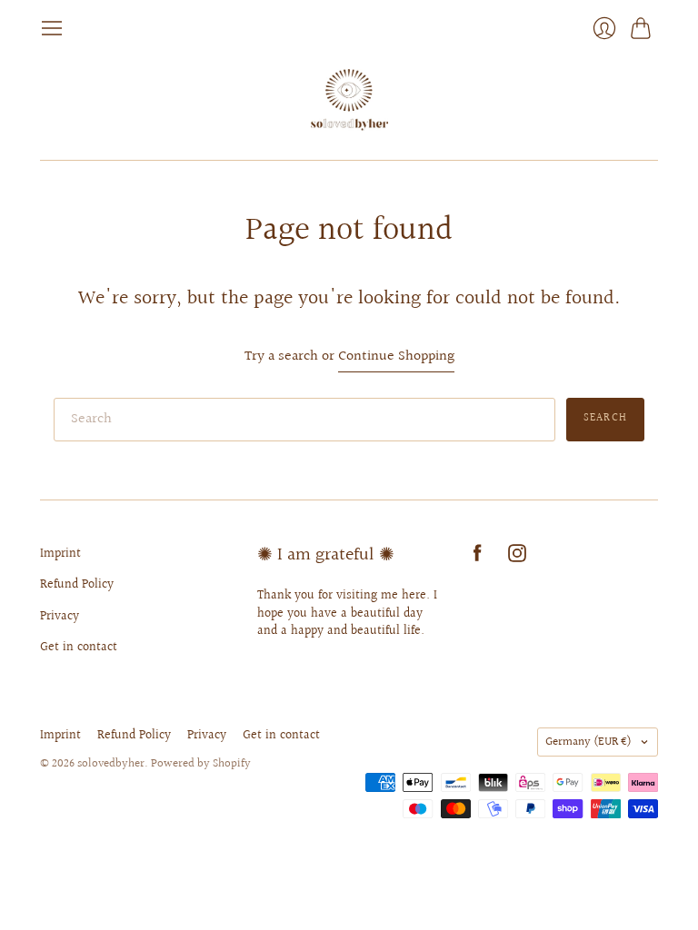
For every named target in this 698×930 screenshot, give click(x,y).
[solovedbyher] (349, 100)
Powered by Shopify (201, 764)
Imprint (60, 554)
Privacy (59, 617)
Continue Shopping (396, 357)
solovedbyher (111, 764)
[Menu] (52, 28)
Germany (588, 742)
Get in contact (78, 648)
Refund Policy (77, 585)
